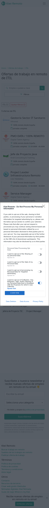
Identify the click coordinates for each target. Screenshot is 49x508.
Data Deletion (11, 301)
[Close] (44, 207)
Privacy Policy (38, 301)
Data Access (24, 301)
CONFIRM (14, 293)
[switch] (40, 254)
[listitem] (24, 249)
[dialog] (24, 254)
